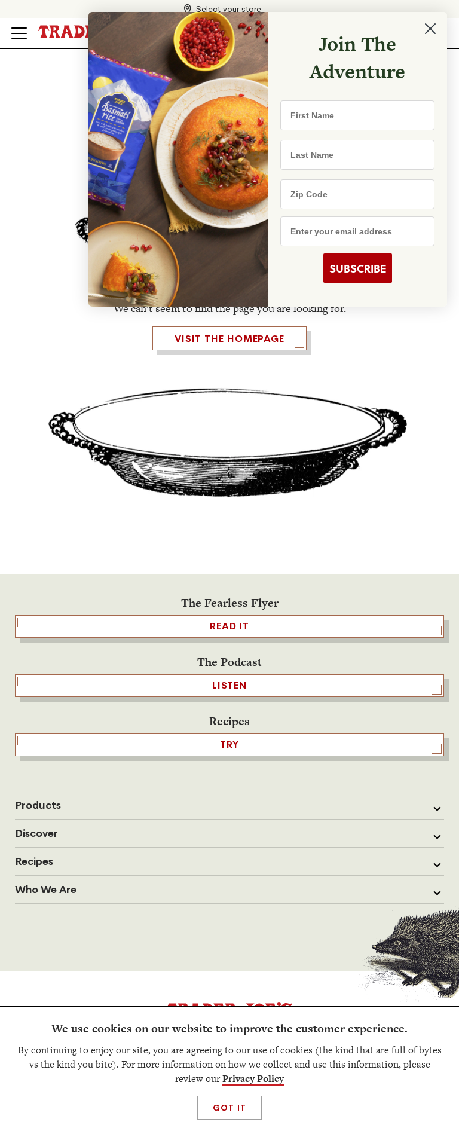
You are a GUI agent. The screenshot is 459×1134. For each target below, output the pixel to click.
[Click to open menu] (19, 33)
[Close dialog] (430, 29)
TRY (229, 744)
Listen (229, 685)
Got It (229, 1107)
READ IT (229, 626)
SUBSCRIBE (357, 268)
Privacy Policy (253, 1079)
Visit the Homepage (229, 338)
